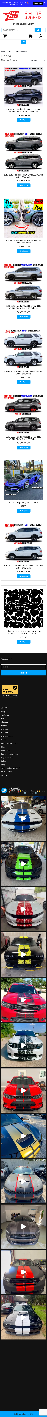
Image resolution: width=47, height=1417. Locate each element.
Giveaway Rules (7, 736)
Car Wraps (5, 715)
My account (5, 750)
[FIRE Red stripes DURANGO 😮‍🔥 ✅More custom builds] (23, 1272)
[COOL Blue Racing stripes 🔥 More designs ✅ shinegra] (23, 818)
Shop (3, 764)
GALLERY (4, 733)
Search (38, 30)
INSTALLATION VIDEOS (9, 743)
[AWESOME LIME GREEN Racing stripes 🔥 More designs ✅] (23, 864)
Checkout (4, 722)
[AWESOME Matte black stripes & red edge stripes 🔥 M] (23, 1181)
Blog (3, 711)
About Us (4, 708)
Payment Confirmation (9, 754)
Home (3, 51)
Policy (3, 761)
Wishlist (4, 775)
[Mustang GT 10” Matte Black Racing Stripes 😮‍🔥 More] (23, 1227)
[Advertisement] (23, 1374)
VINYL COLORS (6, 772)
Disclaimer (5, 729)
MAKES (18, 51)
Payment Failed (7, 757)
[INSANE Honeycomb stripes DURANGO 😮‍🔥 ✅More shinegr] (23, 1000)
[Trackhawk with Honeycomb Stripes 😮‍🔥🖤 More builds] (23, 1045)
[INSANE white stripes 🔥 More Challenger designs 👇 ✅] (23, 1317)
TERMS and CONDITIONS (10, 768)
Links (3, 747)
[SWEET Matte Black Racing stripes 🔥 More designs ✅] (23, 1090)
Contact (4, 726)
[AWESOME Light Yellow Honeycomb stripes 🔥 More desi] (23, 954)
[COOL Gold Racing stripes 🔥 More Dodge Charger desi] (23, 1136)
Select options (23, 120)
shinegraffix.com (23, 24)
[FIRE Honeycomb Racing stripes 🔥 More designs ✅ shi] (23, 909)
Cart (2, 718)
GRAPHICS (10, 51)
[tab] (23, 42)
